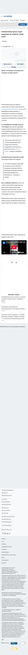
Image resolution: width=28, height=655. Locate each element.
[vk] (12, 262)
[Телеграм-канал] (20, 64)
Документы (23, 20)
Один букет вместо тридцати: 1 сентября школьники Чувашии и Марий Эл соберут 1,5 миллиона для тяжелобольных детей (13, 317)
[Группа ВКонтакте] (7, 64)
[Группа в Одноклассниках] (5, 533)
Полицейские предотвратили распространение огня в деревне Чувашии (13, 308)
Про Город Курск (5, 507)
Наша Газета (4, 499)
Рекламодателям (5, 560)
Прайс (3, 557)
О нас (3, 541)
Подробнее (4, 607)
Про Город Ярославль (6, 504)
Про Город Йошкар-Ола (7, 495)
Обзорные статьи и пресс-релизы (9, 554)
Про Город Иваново (6, 501)
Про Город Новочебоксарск (7, 490)
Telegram (3, 538)
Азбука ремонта (4, 20)
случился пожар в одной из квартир (12, 109)
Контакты (4, 544)
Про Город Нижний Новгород (8, 516)
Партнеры (4, 562)
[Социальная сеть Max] (14, 67)
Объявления (4, 549)
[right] (26, 20)
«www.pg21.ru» (12, 567)
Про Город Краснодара (6, 525)
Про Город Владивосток (7, 521)
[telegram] (16, 262)
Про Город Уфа (5, 513)
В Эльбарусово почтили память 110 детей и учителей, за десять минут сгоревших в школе (13, 299)
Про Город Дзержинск (6, 519)
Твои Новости (5, 492)
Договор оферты (5, 552)
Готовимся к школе (14, 20)
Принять (22, 24)
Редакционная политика (7, 546)
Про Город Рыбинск (6, 510)
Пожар (4, 41)
